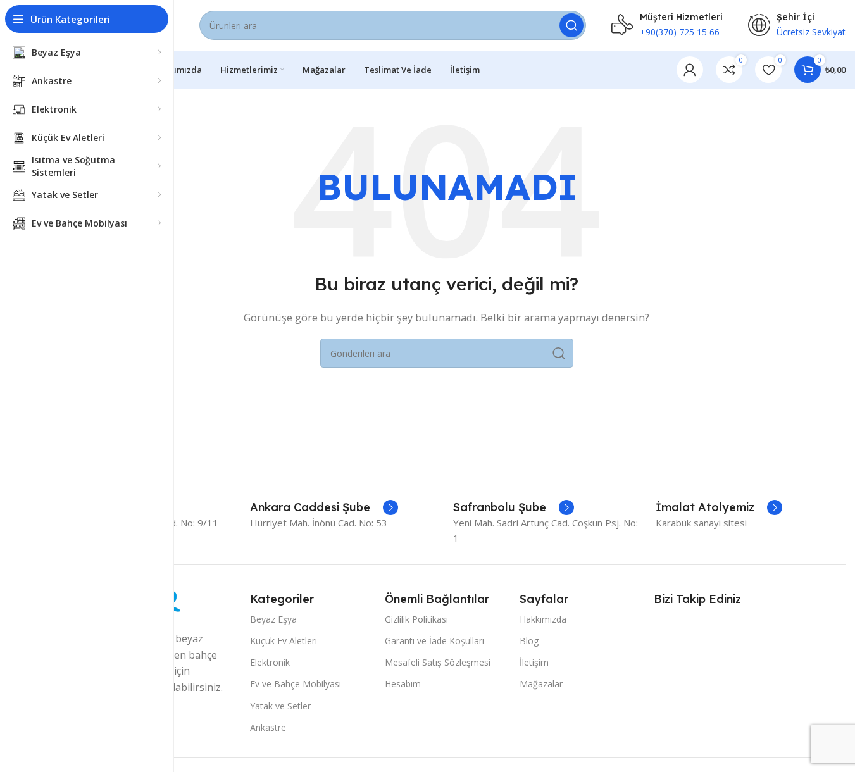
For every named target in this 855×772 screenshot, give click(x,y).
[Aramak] (571, 25)
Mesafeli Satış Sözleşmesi (437, 662)
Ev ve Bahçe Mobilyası (295, 684)
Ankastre (268, 727)
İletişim (534, 662)
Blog (529, 641)
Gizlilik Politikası (416, 619)
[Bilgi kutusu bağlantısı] (324, 507)
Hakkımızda (543, 619)
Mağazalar (541, 684)
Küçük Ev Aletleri (283, 641)
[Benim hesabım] (689, 69)
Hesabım (403, 684)
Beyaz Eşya (273, 619)
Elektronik (270, 662)
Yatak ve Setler (280, 706)
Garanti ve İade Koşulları (434, 641)
